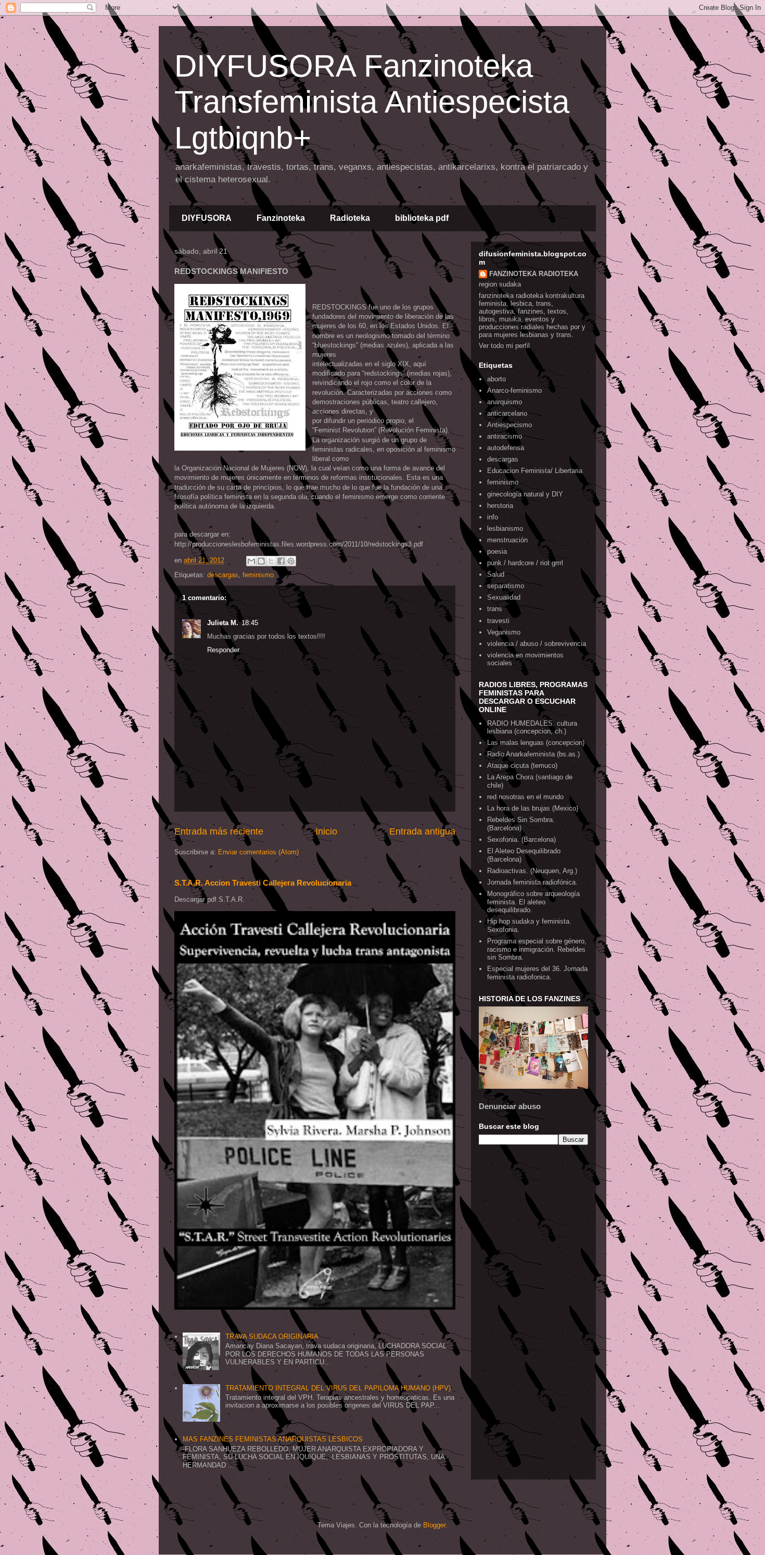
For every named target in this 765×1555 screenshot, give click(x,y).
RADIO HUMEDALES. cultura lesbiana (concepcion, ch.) (532, 727)
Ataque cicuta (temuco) (522, 765)
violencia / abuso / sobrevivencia (536, 644)
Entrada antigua (422, 831)
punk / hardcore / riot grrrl (525, 563)
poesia (497, 551)
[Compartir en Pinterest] (291, 561)
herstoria (500, 505)
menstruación (507, 540)
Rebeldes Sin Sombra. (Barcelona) (521, 824)
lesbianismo (505, 528)
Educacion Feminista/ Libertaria (534, 471)
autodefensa (505, 448)
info (492, 517)
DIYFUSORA (207, 218)
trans (494, 609)
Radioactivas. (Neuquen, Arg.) (532, 871)
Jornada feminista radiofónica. (532, 882)
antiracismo (504, 436)
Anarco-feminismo (514, 390)
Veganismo (503, 632)
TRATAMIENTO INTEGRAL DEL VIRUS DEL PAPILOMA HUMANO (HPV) (338, 1388)
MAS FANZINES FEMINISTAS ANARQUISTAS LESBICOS (273, 1439)
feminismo (258, 575)
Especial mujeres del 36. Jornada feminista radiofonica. (537, 973)
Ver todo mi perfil (504, 346)
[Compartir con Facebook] (281, 561)
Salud (495, 574)
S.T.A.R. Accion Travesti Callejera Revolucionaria (262, 882)
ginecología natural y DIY (525, 494)
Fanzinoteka (281, 218)
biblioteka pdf (422, 218)
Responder (223, 650)
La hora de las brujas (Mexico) (532, 808)
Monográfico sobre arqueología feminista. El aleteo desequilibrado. (533, 902)
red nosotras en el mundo (525, 797)
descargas (222, 575)
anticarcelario (507, 413)
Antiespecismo (509, 425)
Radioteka (350, 218)
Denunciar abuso (510, 1106)
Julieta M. (222, 623)
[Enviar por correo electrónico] (251, 561)
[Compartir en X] (271, 561)
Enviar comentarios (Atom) (258, 852)
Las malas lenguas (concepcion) (535, 743)
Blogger (434, 1525)
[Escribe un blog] (261, 561)
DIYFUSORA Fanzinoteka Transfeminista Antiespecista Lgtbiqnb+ (371, 101)
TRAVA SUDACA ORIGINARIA (271, 1336)
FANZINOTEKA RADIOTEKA (533, 274)
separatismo (505, 586)
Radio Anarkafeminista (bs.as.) (533, 754)
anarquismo (504, 402)
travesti (498, 621)
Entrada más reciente (218, 831)
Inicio (326, 831)
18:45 (249, 623)
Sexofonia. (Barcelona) (521, 839)
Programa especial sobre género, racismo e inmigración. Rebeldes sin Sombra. (536, 949)
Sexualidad (503, 597)
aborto (496, 379)
